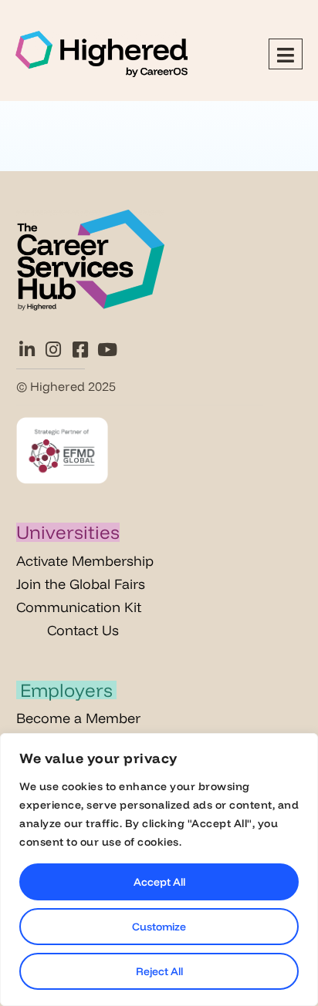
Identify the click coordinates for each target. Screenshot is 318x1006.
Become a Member (78, 718)
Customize (159, 927)
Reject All (159, 971)
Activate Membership (85, 561)
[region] (159, 869)
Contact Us (83, 630)
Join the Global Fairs (80, 584)
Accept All (159, 882)
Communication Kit (78, 607)
